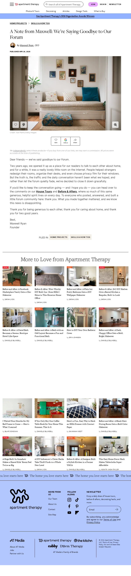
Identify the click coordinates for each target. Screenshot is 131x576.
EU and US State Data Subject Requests (109, 545)
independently (19, 150)
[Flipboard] (77, 513)
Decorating (51, 11)
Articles (66, 11)
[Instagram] (69, 500)
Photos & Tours (32, 11)
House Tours (44, 191)
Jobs (12, 550)
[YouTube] (69, 513)
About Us (52, 504)
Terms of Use (109, 519)
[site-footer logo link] (17, 540)
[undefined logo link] (27, 4)
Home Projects (18, 23)
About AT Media (17, 546)
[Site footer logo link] (27, 498)
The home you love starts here (45, 476)
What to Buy (99, 11)
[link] (17, 292)
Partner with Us (17, 553)
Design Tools (81, 11)
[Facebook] (69, 506)
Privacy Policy (93, 522)
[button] (115, 124)
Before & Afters (67, 191)
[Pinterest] (77, 506)
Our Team (52, 498)
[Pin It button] (23, 124)
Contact (51, 509)
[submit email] (116, 509)
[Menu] (12, 4)
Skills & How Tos (40, 23)
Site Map (52, 514)
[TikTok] (77, 500)
